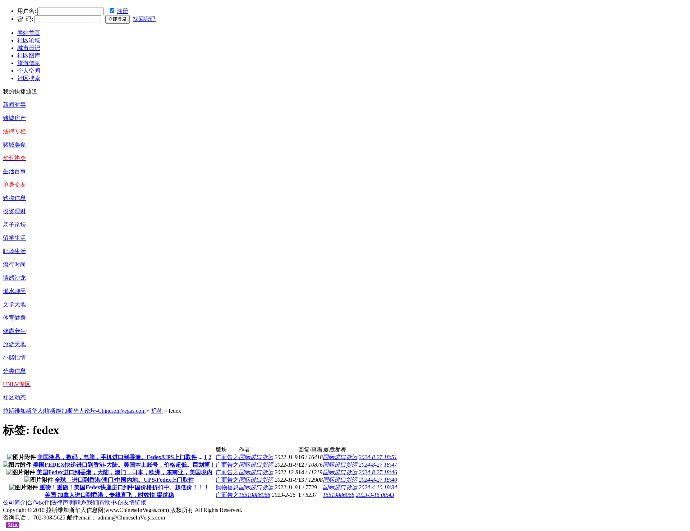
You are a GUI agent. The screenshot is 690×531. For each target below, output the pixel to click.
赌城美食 (14, 145)
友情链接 (134, 502)
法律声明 (62, 502)
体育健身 (14, 318)
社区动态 (14, 397)
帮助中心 (110, 502)
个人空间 (28, 71)
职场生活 (14, 251)
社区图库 (28, 55)
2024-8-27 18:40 (378, 480)
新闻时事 (14, 105)
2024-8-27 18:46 (378, 472)
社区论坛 (28, 40)
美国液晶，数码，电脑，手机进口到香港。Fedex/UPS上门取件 (117, 457)
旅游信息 (28, 63)
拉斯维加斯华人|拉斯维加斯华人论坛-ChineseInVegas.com (74, 411)
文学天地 (14, 304)
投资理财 (14, 211)
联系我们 (86, 502)
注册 (122, 11)
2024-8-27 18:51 (378, 457)
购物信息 (14, 198)
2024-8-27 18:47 (378, 465)
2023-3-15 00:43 (375, 495)
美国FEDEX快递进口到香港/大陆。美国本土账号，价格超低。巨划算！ (124, 465)
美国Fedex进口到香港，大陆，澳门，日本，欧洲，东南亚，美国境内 (124, 472)
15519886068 (254, 495)
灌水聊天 (14, 291)
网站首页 (28, 33)
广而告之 (227, 457)
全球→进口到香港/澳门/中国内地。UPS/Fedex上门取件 (124, 480)
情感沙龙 (14, 278)
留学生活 (14, 238)
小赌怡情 (14, 357)
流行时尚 (14, 264)
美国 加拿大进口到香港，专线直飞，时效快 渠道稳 (109, 495)
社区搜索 (28, 78)
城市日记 (28, 48)
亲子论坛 (14, 224)
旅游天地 (14, 344)
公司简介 (14, 502)
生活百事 (14, 171)
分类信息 (14, 371)
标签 (157, 411)
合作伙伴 (38, 502)
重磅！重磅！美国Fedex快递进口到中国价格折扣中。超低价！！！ (125, 487)
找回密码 (144, 19)
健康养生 (14, 331)
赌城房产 (14, 118)
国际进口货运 (256, 457)
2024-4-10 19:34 (378, 487)
